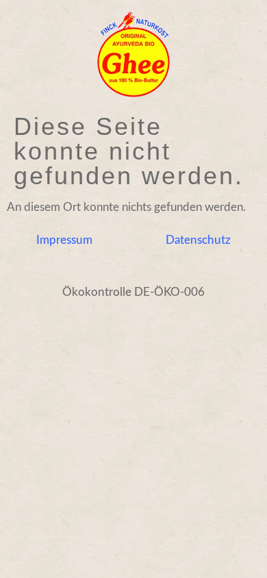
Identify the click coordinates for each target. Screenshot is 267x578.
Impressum (64, 240)
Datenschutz (198, 240)
